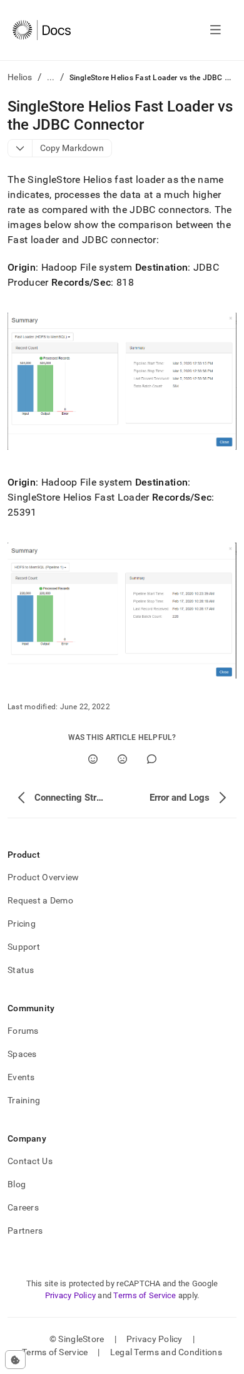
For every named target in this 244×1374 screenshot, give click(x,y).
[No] (122, 759)
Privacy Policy (70, 1295)
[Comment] (151, 759)
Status (21, 970)
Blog (17, 1184)
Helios (20, 77)
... (51, 77)
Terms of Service (144, 1295)
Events (21, 1077)
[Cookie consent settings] (15, 1359)
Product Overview (43, 877)
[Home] (42, 30)
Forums (23, 1031)
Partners (25, 1231)
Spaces (22, 1054)
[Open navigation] (215, 30)
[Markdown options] (20, 148)
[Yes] (93, 759)
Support (24, 947)
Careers (23, 1207)
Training (24, 1100)
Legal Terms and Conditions (166, 1352)
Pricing (22, 924)
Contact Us (30, 1161)
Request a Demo (40, 900)
